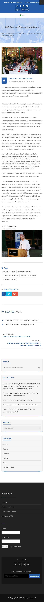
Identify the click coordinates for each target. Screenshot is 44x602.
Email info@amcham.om (14, 2)
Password (5, 537)
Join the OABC (8, 516)
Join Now (24, 10)
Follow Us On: (22, 560)
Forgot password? (15, 546)
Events (31, 81)
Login (17, 10)
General (6, 454)
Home (5, 502)
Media (5, 458)
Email (4, 528)
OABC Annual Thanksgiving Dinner (21, 78)
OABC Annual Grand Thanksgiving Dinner (19, 324)
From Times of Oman (9, 226)
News (5, 463)
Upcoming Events (9, 507)
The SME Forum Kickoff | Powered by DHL (18, 400)
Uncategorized (8, 467)
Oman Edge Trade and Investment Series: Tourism (20, 405)
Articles (6, 444)
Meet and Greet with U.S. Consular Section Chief (22, 320)
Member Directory (9, 511)
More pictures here (8, 229)
